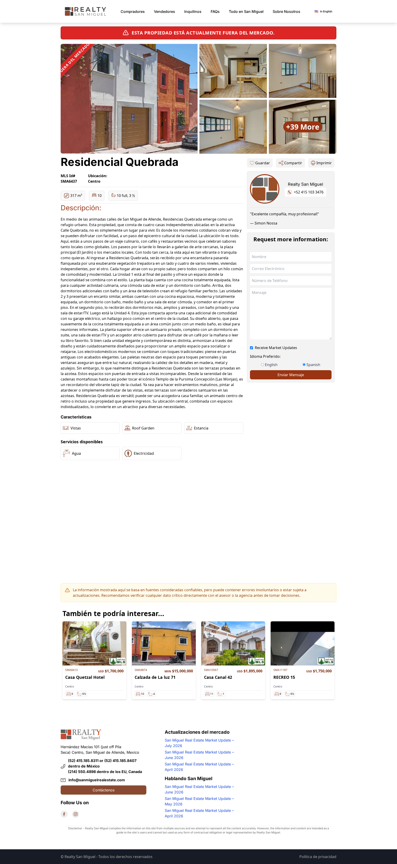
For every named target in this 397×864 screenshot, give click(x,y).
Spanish (313, 364)
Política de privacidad (317, 856)
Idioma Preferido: (265, 356)
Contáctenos (103, 790)
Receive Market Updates (276, 347)
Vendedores (164, 11)
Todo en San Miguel (246, 11)
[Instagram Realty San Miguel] (75, 814)
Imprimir (324, 162)
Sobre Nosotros (286, 11)
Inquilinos (192, 11)
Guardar (262, 162)
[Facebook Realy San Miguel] (64, 814)
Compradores (133, 11)
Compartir (293, 162)
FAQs (215, 11)
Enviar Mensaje (291, 374)
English (271, 364)
